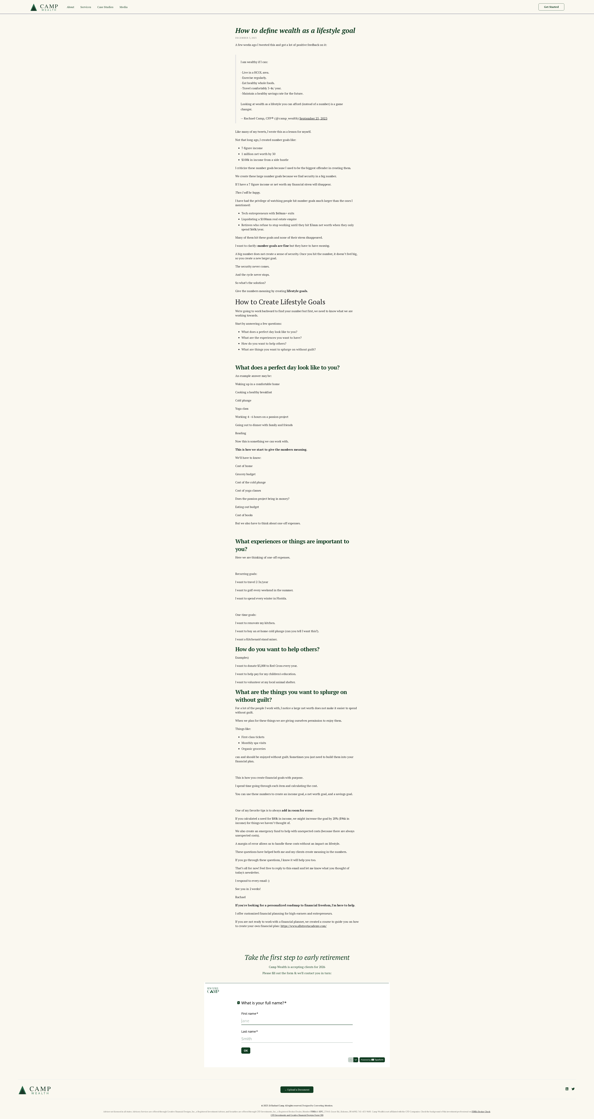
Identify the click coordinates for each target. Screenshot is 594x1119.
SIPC (321, 1111)
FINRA (313, 1111)
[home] (45, 7)
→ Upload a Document (297, 1089)
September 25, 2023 (313, 118)
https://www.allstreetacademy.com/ (304, 926)
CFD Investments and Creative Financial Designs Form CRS (297, 1115)
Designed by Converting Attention (317, 1105)
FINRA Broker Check (481, 1111)
